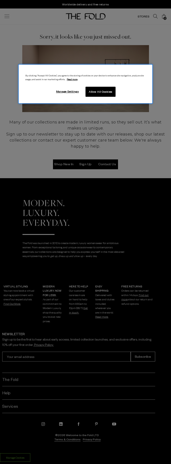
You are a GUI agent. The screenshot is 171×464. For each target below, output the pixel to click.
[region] (85, 84)
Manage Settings (67, 91)
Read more (72, 79)
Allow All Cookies (100, 91)
